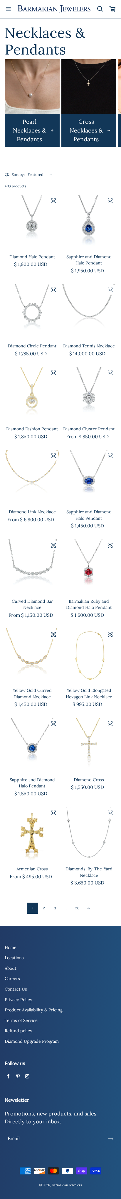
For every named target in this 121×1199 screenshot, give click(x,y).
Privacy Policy (18, 999)
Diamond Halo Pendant (32, 256)
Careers (12, 978)
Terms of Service (21, 1020)
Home (10, 947)
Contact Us (16, 989)
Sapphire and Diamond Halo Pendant (89, 260)
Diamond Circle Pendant (32, 346)
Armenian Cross (32, 869)
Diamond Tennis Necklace (89, 346)
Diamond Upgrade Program (32, 1041)
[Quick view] (53, 201)
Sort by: (18, 174)
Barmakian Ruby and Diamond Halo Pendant (89, 604)
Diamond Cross (89, 779)
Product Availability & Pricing (34, 1010)
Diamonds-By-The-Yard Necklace (88, 872)
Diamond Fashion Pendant (32, 429)
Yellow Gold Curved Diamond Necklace (32, 693)
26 (77, 908)
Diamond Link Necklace (32, 511)
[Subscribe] (110, 1138)
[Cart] (112, 9)
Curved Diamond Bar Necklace (32, 604)
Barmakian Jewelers (67, 1185)
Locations (14, 957)
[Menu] (8, 9)
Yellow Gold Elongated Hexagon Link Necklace (89, 693)
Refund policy (18, 1030)
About (10, 968)
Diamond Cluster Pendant (89, 429)
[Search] (99, 9)
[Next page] (88, 908)
